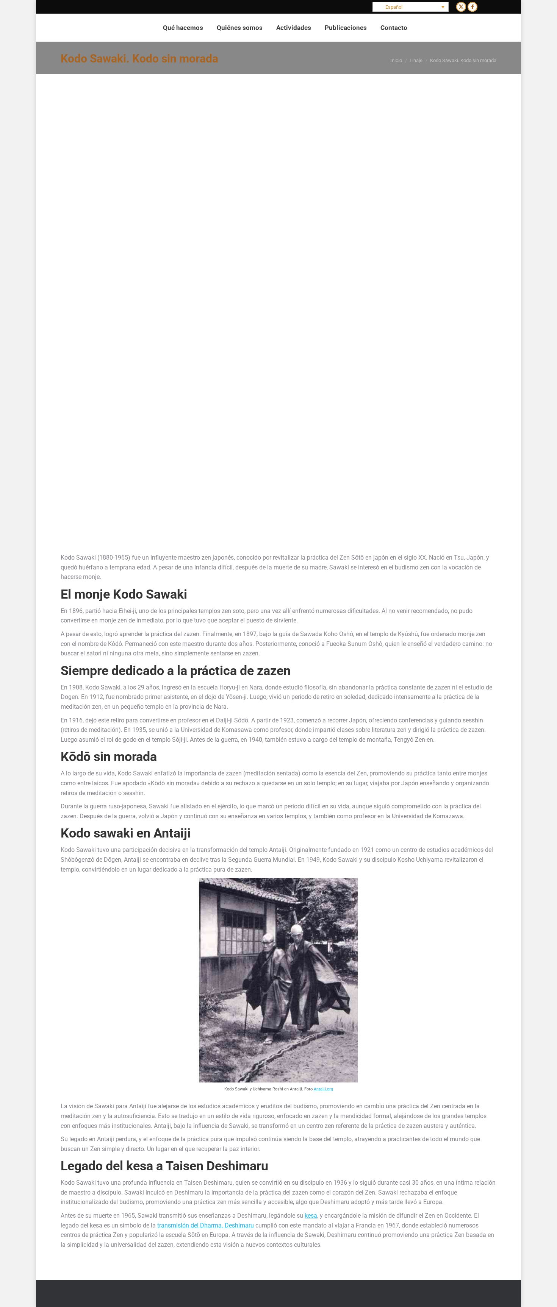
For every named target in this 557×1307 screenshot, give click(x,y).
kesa (311, 1215)
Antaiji (172, 833)
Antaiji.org (323, 1089)
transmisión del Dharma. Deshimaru (205, 1225)
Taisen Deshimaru (217, 1165)
